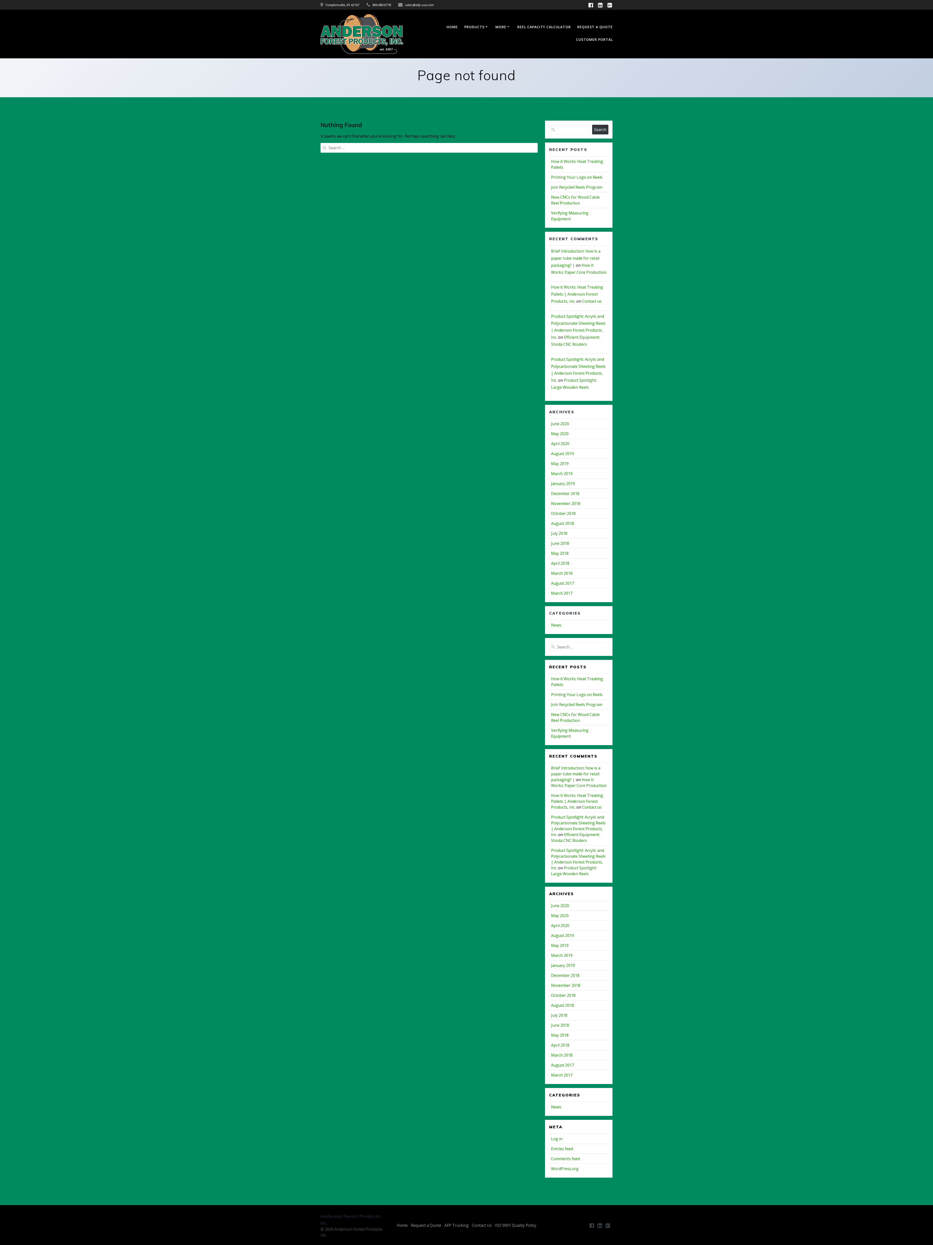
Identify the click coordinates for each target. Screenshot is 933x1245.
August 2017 (562, 583)
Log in (556, 1138)
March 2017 (561, 593)
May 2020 (560, 433)
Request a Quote (426, 1225)
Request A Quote (595, 27)
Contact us (592, 301)
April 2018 (560, 563)
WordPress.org (565, 1168)
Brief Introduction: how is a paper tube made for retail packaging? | (575, 258)
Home (452, 27)
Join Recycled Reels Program (576, 187)
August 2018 (562, 523)
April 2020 (560, 443)
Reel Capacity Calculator (544, 27)
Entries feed (562, 1148)
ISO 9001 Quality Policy (515, 1225)
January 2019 (563, 483)
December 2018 (565, 493)
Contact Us (482, 1225)
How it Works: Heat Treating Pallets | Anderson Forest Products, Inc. (577, 294)
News (556, 625)
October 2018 (563, 513)
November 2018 (565, 503)
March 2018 (561, 573)
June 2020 (560, 423)
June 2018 (560, 543)
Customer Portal (594, 39)
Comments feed (565, 1158)
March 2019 (561, 473)
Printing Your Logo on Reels (577, 177)
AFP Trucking (456, 1225)
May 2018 (560, 553)
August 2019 (562, 453)
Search (600, 129)
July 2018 (559, 533)
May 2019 (560, 463)
